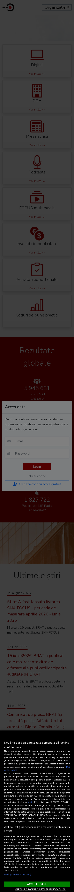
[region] (37, 811)
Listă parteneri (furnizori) (17, 874)
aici (30, 802)
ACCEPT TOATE (37, 884)
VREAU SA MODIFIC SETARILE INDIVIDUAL (40, 889)
